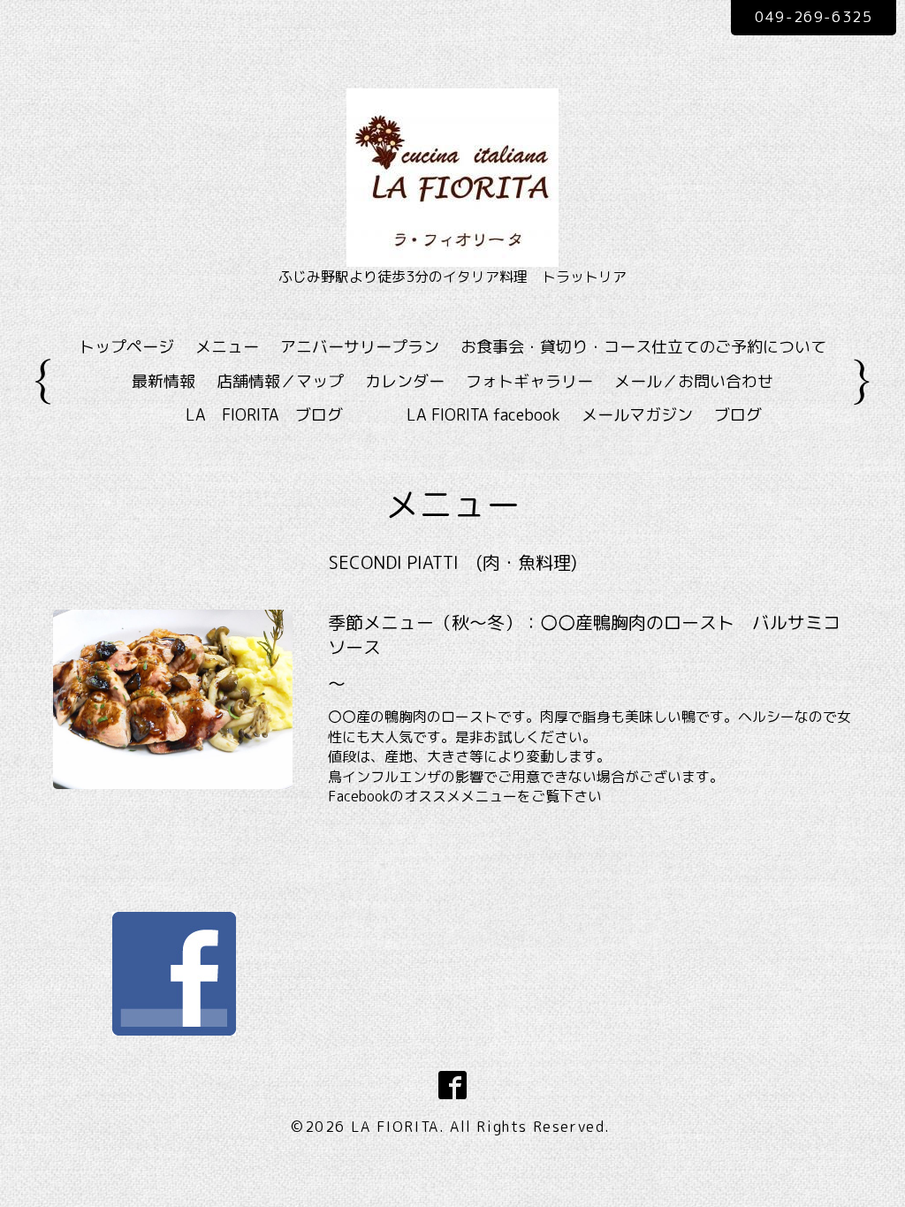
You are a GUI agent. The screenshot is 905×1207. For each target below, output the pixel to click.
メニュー (227, 347)
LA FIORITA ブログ (290, 415)
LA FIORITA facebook (483, 415)
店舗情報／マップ (280, 381)
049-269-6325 (813, 17)
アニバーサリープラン (359, 347)
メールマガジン (637, 415)
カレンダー (405, 381)
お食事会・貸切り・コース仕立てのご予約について (643, 347)
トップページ (126, 347)
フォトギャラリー (529, 381)
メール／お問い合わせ (693, 381)
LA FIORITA (395, 1126)
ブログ (738, 415)
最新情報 (163, 381)
